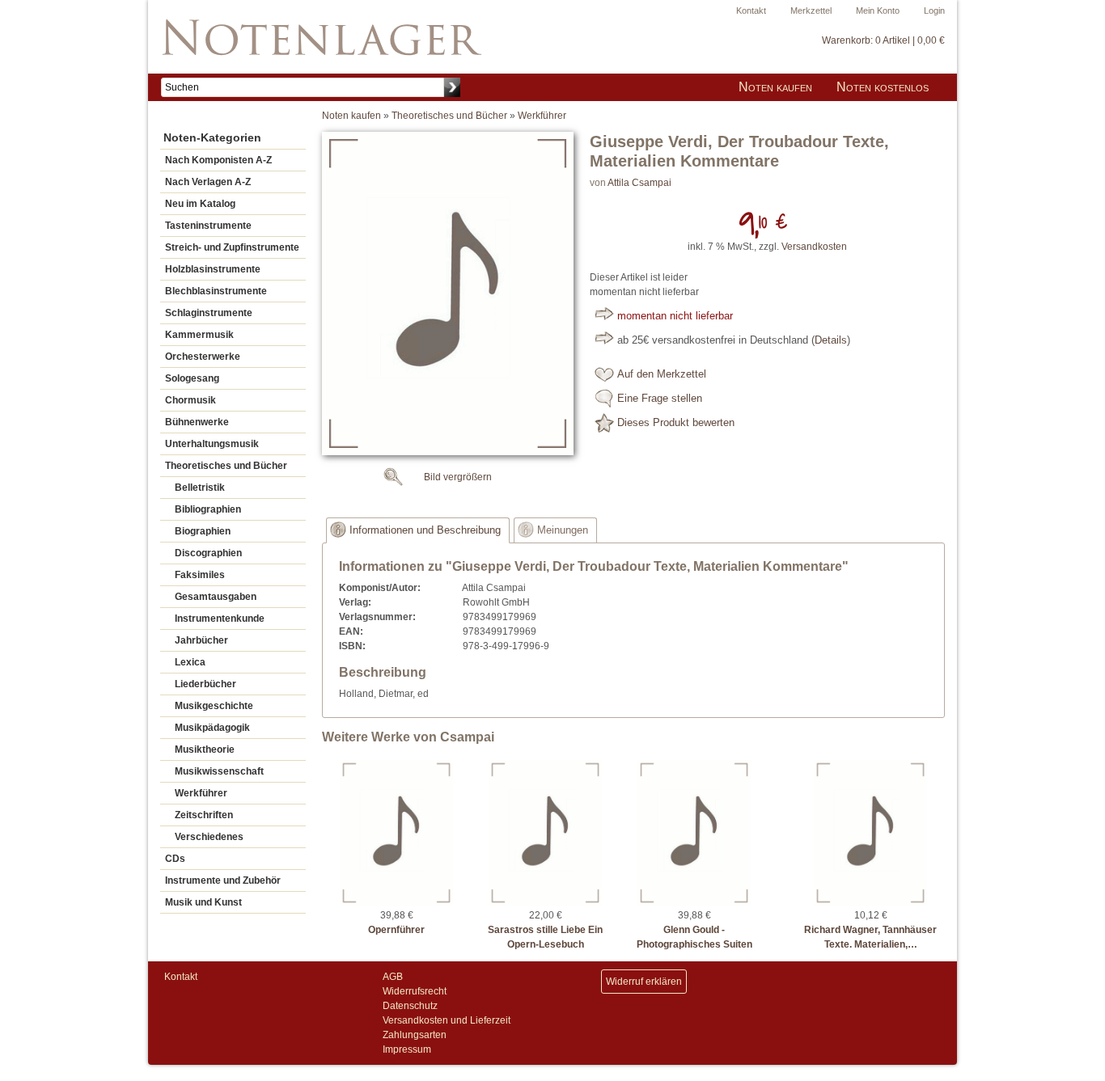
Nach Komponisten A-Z (218, 160)
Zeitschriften (204, 815)
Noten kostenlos (882, 87)
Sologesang (192, 378)
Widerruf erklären (644, 981)
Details (831, 340)
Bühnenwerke (197, 422)
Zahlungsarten (415, 1035)
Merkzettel (811, 10)
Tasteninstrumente (208, 225)
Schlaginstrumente (208, 313)
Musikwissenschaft (219, 771)
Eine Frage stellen (659, 398)
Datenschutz (410, 1005)
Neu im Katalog (200, 203)
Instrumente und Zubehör (223, 880)
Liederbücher (205, 684)
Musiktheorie (205, 749)
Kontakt (751, 10)
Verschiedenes (209, 836)
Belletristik (200, 487)
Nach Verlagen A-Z (208, 182)
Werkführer (201, 793)
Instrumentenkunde (220, 618)
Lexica (190, 662)
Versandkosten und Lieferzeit (446, 1020)
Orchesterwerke (202, 356)
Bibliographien (208, 509)
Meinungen (562, 530)
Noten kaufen (775, 87)
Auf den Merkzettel (661, 374)
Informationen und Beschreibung (425, 530)
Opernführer (396, 929)
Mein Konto (878, 10)
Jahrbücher (201, 640)
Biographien (203, 531)
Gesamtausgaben (215, 596)
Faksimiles (200, 575)
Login (934, 10)
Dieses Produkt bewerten (676, 423)
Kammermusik (199, 334)
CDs (175, 858)
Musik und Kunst (203, 902)
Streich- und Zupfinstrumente (232, 247)
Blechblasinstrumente (216, 291)
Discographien (208, 553)
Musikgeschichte (214, 706)
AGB (393, 976)
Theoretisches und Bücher (226, 465)
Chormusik (190, 400)
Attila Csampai (639, 182)
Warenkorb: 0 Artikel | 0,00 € (883, 40)
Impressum (407, 1049)
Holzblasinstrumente (212, 269)
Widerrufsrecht (415, 991)
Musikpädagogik (212, 727)
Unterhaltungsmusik (212, 444)
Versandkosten (814, 246)
